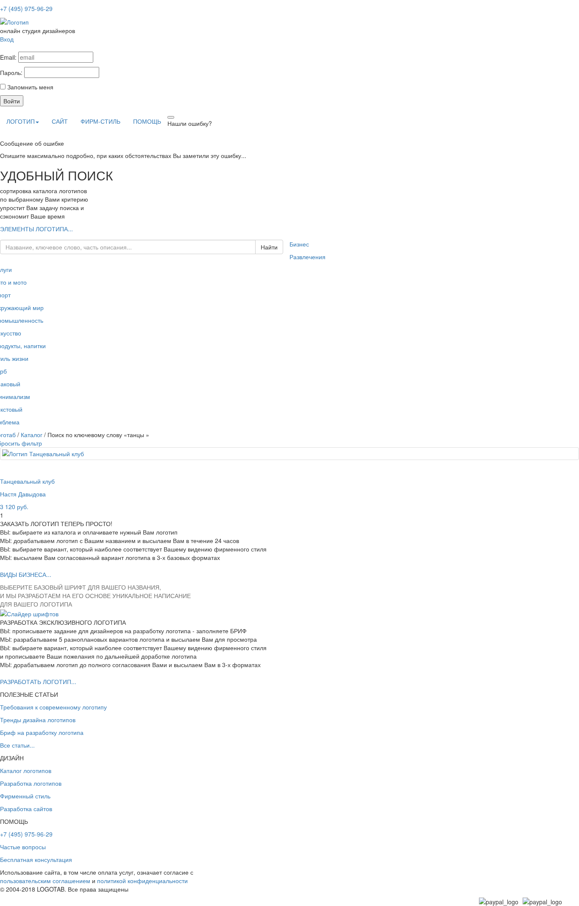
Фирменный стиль (25, 796)
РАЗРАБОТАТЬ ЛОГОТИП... (38, 681)
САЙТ (60, 121)
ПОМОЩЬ (147, 121)
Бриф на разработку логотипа (42, 732)
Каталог (31, 434)
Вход (7, 39)
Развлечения (308, 256)
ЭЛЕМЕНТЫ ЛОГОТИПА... (36, 228)
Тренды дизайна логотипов (37, 719)
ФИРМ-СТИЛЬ (100, 121)
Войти (11, 101)
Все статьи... (17, 745)
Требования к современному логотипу (53, 707)
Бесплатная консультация (36, 859)
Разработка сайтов (26, 808)
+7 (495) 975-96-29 (26, 8)
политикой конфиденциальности (142, 880)
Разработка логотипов (30, 783)
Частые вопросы (23, 846)
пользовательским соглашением (45, 880)
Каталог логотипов (25, 770)
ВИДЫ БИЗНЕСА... (25, 574)
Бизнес (299, 244)
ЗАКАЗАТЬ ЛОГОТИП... (145, 231)
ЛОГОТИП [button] (20, 121)
